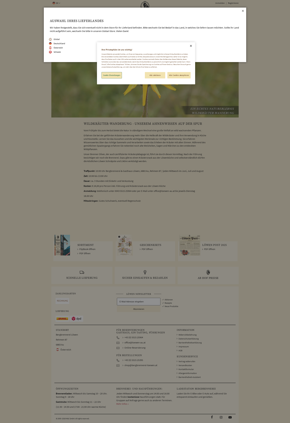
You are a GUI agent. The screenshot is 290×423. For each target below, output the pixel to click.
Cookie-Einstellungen (111, 75)
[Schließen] (191, 46)
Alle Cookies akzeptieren (179, 75)
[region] (146, 63)
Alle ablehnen (155, 75)
